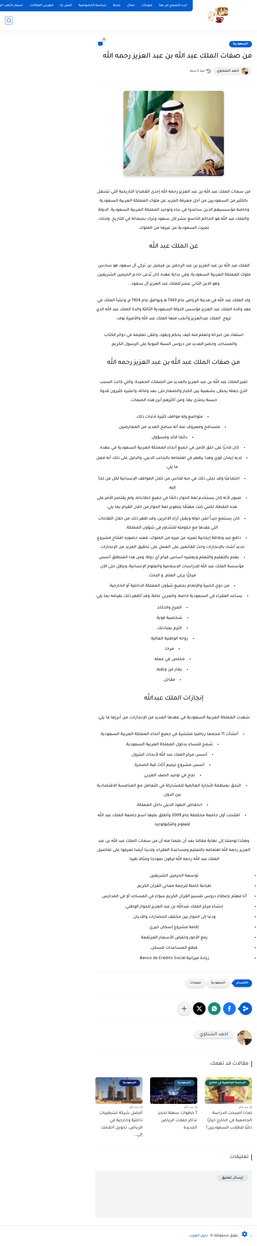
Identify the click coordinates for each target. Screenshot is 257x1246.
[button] (229, 1008)
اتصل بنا (66, 5)
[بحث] (9, 20)
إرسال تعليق (232, 1178)
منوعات (146, 5)
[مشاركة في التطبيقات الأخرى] (184, 1008)
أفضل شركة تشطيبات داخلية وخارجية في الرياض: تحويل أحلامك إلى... (121, 1124)
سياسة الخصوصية (92, 5)
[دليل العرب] (218, 15)
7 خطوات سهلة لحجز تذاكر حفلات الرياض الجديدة (177, 1120)
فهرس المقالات (41, 5)
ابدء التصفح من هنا (173, 5)
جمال (131, 5)
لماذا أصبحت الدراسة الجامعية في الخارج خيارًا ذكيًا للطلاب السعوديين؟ (229, 1120)
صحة (116, 5)
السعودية (240, 44)
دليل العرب (198, 1236)
